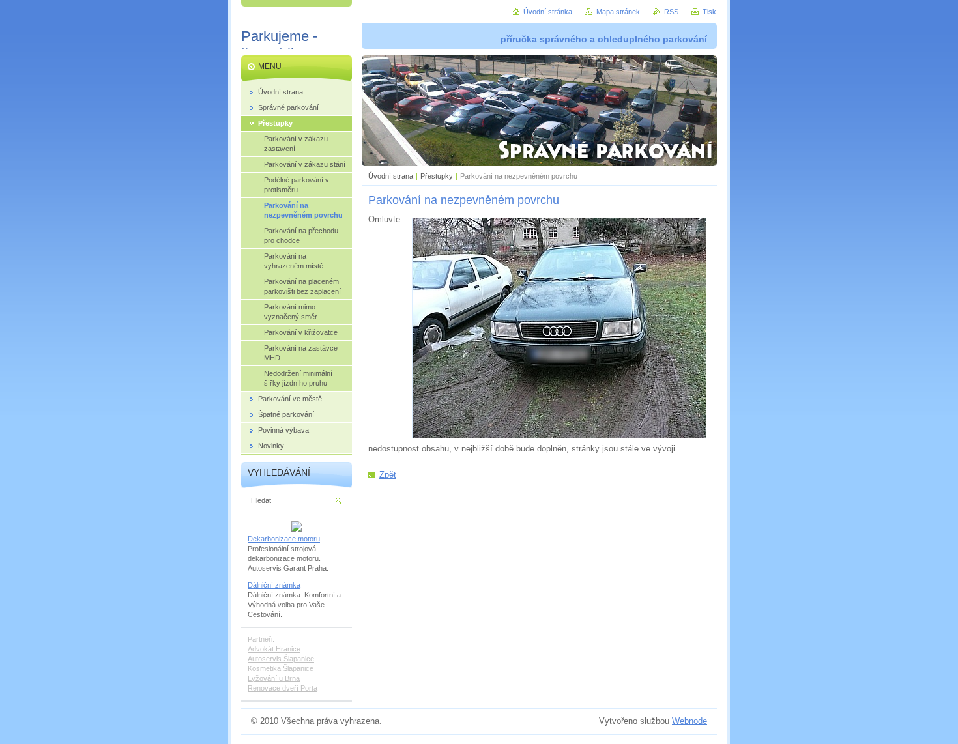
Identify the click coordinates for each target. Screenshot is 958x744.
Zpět (387, 474)
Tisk (709, 12)
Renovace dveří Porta (282, 688)
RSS (671, 12)
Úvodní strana (390, 176)
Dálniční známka (274, 585)
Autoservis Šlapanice (281, 659)
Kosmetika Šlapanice (280, 668)
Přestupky (436, 176)
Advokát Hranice (274, 649)
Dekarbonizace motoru (284, 539)
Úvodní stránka (547, 12)
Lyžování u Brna (274, 678)
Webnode (689, 721)
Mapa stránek (618, 12)
